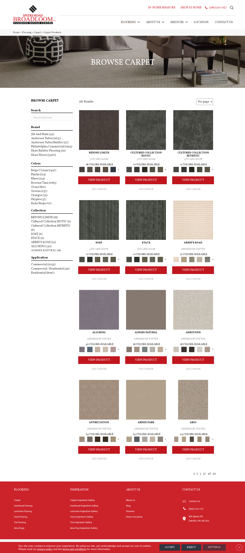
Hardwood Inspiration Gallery (84, 506)
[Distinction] (160, 169)
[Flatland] (113, 169)
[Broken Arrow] (207, 439)
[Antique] (184, 439)
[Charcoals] (184, 349)
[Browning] (105, 439)
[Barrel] (146, 309)
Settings (214, 547)
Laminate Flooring (23, 511)
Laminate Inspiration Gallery (84, 511)
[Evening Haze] (160, 439)
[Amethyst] (99, 309)
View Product (99, 180)
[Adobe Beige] (193, 399)
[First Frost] (199, 349)
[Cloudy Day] (144, 439)
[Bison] (97, 439)
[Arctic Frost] (89, 439)
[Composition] (152, 169)
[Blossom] (113, 349)
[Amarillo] (99, 399)
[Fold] (97, 259)
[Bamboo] (184, 259)
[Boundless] (191, 259)
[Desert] (89, 169)
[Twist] (113, 259)
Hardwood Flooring (23, 506)
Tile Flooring (20, 522)
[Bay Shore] (199, 439)
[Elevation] (97, 169)
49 (214, 474)
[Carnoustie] (113, 439)
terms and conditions (74, 549)
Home (16, 32)
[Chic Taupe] (199, 259)
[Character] (136, 169)
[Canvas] (193, 309)
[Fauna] (105, 169)
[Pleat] (105, 259)
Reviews (130, 511)
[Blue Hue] (136, 439)
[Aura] (193, 220)
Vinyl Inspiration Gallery (81, 517)
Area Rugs (19, 528)
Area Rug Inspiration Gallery (84, 528)
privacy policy (45, 549)
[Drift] (152, 439)
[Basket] (136, 349)
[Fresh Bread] (207, 349)
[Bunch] (89, 259)
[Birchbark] (105, 349)
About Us (130, 500)
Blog (128, 506)
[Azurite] (89, 349)
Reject (191, 547)
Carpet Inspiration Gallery (82, 500)
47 (204, 474)
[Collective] (144, 169)
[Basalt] (97, 349)
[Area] (99, 130)
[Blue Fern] (144, 349)
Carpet (37, 32)
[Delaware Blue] (207, 259)
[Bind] (99, 220)
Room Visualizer (134, 517)
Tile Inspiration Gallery (81, 522)
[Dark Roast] (191, 349)
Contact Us (194, 501)
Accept (170, 547)
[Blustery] (152, 349)
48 (209, 474)
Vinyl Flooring (20, 517)
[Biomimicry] (146, 130)
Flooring (27, 32)
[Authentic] (146, 399)
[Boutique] (160, 349)
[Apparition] (191, 439)
